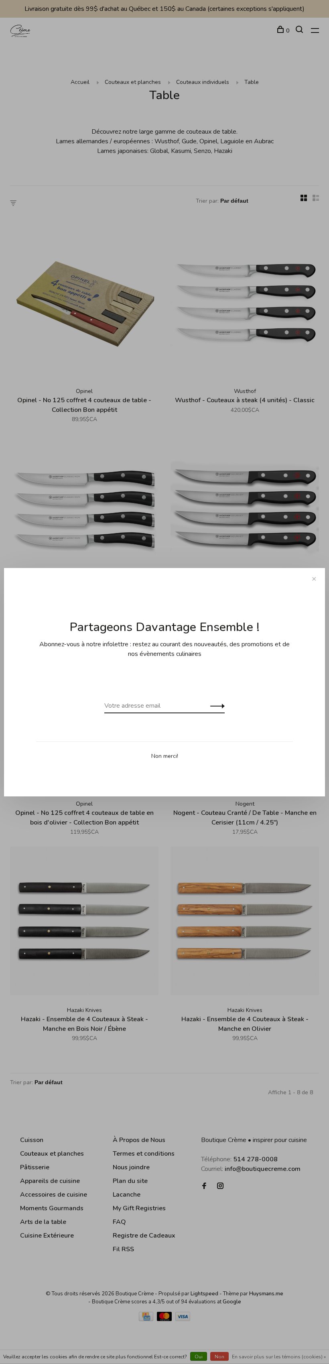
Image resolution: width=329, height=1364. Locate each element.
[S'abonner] (215, 706)
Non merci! (164, 756)
